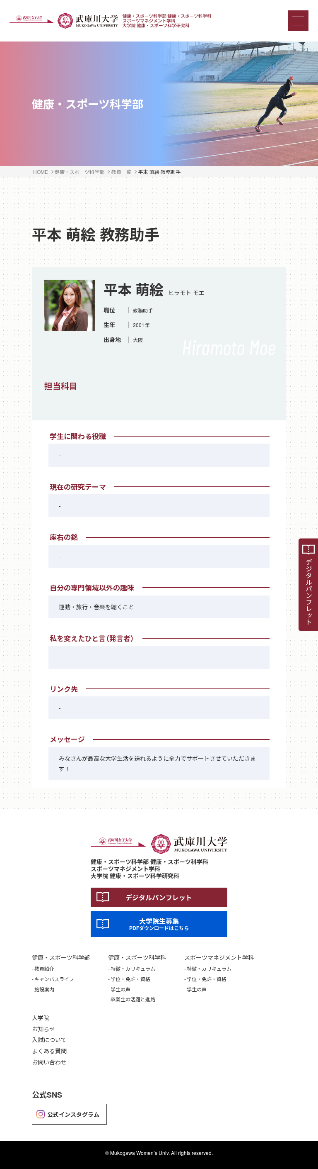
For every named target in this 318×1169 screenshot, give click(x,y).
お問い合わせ (49, 1062)
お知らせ (43, 1029)
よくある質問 (49, 1051)
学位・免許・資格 (130, 979)
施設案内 (44, 989)
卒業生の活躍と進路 (133, 999)
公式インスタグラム (73, 1114)
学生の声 (120, 989)
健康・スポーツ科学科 (137, 958)
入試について (49, 1040)
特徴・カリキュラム (133, 968)
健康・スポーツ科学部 (61, 958)
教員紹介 (44, 968)
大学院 (40, 1018)
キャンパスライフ (54, 979)
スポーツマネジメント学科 (219, 958)
